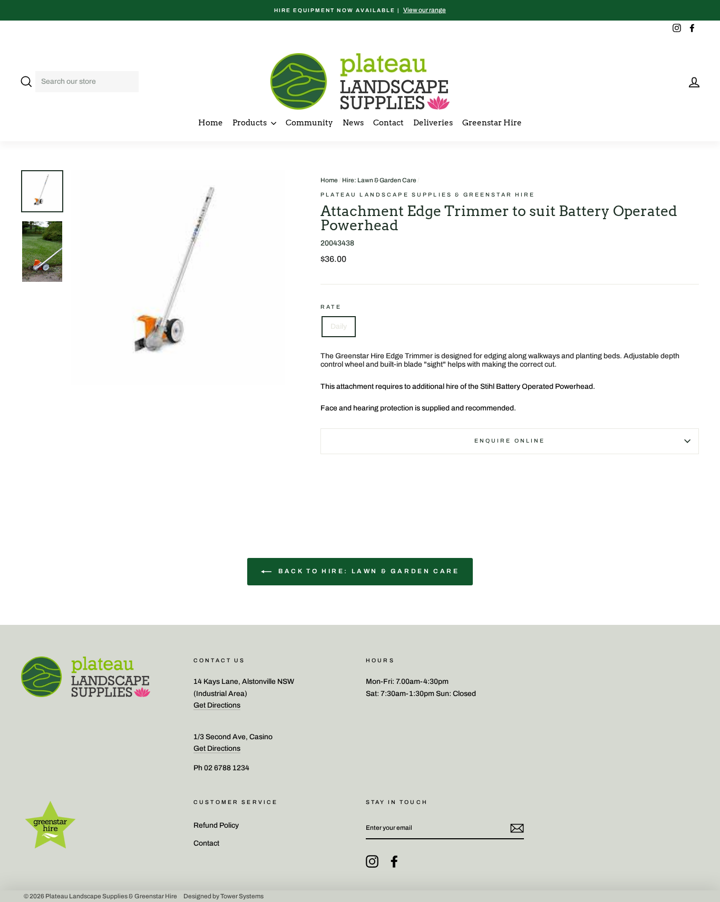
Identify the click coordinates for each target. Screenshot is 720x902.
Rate (331, 307)
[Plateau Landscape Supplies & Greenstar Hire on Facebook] (394, 861)
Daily (338, 326)
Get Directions (216, 705)
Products (250, 123)
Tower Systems (242, 896)
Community (309, 123)
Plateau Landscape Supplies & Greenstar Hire (427, 195)
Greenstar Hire (492, 123)
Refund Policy (216, 825)
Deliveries (433, 123)
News (353, 123)
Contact (388, 123)
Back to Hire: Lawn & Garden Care (368, 571)
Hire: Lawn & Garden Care (379, 180)
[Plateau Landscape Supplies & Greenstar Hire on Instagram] (372, 861)
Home (210, 123)
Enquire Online (510, 441)
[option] (360, 10)
